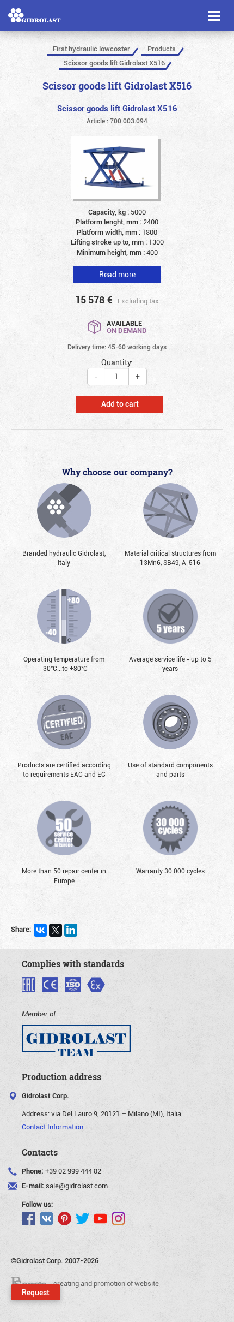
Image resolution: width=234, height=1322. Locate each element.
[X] (55, 930)
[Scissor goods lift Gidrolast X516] (117, 170)
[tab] (117, 266)
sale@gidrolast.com (77, 1185)
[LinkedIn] (70, 930)
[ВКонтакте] (40, 930)
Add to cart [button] (120, 403)
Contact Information (52, 1127)
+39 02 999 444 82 (73, 1171)
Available (127, 326)
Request (36, 1292)
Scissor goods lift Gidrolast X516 (117, 108)
